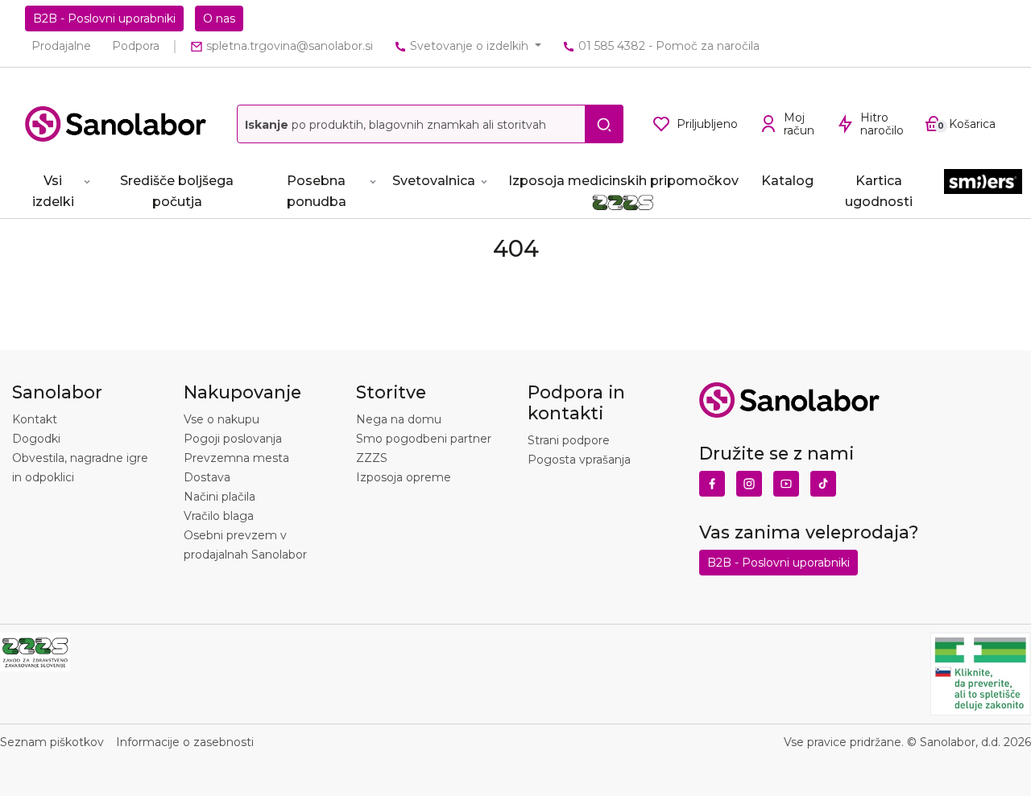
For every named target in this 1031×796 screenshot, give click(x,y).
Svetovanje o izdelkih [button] (469, 46)
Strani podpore (569, 440)
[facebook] (712, 479)
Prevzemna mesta (236, 458)
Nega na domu (398, 419)
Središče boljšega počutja (177, 191)
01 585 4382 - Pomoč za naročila (667, 46)
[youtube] (786, 479)
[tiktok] (823, 479)
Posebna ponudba (316, 191)
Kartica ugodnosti (879, 191)
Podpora (135, 46)
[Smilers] (983, 188)
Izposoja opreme (403, 477)
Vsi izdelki (53, 191)
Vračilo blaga (219, 516)
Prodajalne (61, 46)
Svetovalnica (433, 180)
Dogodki (36, 438)
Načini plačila (219, 496)
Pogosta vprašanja (579, 459)
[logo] (115, 124)
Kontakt (34, 419)
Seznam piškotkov (52, 742)
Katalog (787, 180)
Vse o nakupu (221, 419)
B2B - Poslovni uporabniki (104, 18)
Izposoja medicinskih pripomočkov (623, 180)
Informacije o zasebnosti (185, 742)
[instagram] (749, 479)
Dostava (207, 477)
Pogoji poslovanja (233, 438)
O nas (219, 18)
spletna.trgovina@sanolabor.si (288, 46)
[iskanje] (604, 124)
